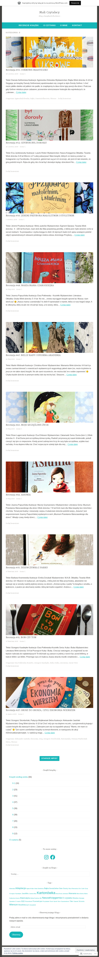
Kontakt (77, 25)
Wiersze (53, 99)
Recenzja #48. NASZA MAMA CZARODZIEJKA (30, 285)
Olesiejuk (81, 898)
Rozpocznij (75, 3)
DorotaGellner (54, 888)
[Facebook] (53, 857)
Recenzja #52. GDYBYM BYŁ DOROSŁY (26, 142)
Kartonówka (46, 893)
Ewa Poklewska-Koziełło (24, 663)
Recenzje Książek (29, 25)
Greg (40, 739)
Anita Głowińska (39, 888)
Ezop (86, 888)
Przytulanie (46, 901)
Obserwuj (16, 935)
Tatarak (76, 901)
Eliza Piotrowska (73, 888)
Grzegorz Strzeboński (51, 739)
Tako (71, 901)
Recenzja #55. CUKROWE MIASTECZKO (27, 70)
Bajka (32, 99)
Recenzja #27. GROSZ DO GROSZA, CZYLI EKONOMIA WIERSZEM (40, 710)
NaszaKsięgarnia (52, 897)
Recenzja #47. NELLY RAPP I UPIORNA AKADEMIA (33, 355)
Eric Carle (81, 888)
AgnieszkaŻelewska (22, 99)
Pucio (51, 901)
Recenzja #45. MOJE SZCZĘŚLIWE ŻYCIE (27, 425)
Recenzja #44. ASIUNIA (18, 494)
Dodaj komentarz (64, 99)
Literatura (64, 663)
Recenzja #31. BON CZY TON (21, 637)
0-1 (13, 783)
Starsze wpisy (49, 758)
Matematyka (66, 739)
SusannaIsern (65, 901)
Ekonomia (34, 739)
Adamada (12, 888)
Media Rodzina (34, 898)
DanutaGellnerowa (42, 99)
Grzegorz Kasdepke (41, 663)
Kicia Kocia (59, 893)
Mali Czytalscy (49, 12)
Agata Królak (30, 888)
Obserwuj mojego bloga (49, 913)
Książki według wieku (18, 777)
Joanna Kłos (32, 893)
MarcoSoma (80, 893)
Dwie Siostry (63, 888)
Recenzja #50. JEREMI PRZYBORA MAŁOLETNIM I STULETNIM (40, 215)
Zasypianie (32, 905)
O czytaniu (49, 25)
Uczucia (81, 901)
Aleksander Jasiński (22, 739)
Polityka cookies (17, 953)
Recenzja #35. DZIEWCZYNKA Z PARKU (27, 567)
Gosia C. (23, 74)
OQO (23, 901)
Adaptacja (20, 888)
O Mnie (63, 25)
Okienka (75, 898)
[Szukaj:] (49, 874)
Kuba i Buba (54, 663)
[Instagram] (46, 857)
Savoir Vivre (73, 663)
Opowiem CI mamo (15, 901)
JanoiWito (25, 893)
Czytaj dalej (21, 92)
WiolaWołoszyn (23, 905)
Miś (41, 898)
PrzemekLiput (37, 901)
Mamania (72, 893)
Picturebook (28, 901)
